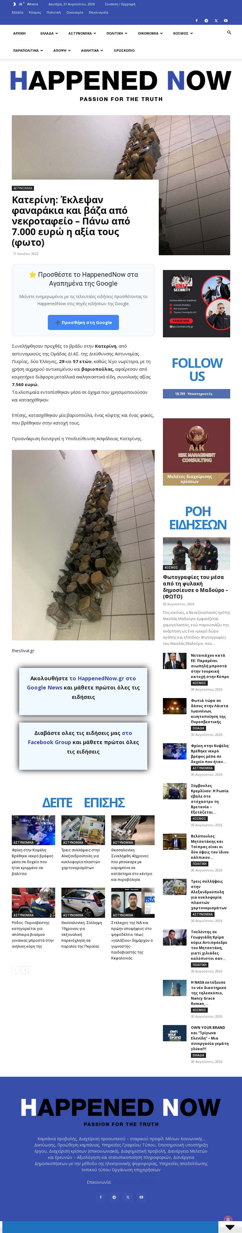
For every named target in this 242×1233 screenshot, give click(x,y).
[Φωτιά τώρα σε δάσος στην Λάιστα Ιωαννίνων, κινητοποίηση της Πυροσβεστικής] (175, 706)
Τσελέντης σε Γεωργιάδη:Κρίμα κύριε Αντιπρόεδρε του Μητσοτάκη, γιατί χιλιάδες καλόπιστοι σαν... (209, 945)
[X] (216, 21)
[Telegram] (206, 21)
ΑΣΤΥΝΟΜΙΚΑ (80, 33)
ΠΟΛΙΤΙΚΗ (115, 33)
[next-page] (25, 970)
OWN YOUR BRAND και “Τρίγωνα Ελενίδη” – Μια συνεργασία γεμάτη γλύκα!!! (210, 1038)
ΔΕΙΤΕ (57, 803)
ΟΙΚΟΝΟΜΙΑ (148, 33)
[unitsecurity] (196, 336)
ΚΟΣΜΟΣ (181, 33)
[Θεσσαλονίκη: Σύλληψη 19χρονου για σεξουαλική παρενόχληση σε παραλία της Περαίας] (83, 903)
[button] (229, 32)
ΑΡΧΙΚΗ (19, 33)
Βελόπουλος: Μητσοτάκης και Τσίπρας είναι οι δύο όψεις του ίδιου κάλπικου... (210, 847)
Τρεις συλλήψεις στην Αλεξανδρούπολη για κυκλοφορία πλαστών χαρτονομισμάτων (209, 894)
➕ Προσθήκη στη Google (83, 322)
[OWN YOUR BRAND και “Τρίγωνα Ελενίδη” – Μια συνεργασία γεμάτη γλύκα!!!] (175, 1033)
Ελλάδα (17, 12)
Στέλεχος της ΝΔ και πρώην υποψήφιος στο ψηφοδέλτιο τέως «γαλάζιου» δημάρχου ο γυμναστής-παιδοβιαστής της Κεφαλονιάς (132, 940)
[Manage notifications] (228, 1220)
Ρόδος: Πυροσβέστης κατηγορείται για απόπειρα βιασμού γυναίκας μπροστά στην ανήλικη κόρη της (33, 934)
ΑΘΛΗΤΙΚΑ (90, 50)
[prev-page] (15, 970)
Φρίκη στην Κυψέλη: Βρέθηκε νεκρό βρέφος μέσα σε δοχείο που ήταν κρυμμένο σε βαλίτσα (32, 862)
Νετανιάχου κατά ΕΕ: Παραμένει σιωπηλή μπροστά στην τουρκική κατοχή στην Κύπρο (210, 666)
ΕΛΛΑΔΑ (47, 33)
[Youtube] (225, 21)
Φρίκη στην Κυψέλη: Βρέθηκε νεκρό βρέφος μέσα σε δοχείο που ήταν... (210, 753)
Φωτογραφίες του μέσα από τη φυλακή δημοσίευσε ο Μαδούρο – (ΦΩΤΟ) (195, 587)
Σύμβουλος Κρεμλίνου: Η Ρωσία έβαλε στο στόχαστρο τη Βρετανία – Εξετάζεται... (210, 799)
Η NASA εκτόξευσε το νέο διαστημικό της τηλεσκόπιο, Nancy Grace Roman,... (208, 993)
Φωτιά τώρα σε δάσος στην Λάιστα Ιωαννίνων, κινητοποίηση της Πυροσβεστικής (209, 711)
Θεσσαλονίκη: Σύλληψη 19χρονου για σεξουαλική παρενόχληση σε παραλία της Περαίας (81, 934)
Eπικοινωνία (98, 12)
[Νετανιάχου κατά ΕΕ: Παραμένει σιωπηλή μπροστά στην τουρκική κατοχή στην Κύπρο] (175, 661)
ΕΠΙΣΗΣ (104, 803)
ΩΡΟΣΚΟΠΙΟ (124, 50)
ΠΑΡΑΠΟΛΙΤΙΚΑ (26, 50)
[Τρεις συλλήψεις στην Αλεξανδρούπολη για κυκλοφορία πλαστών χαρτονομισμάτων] (83, 830)
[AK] (196, 484)
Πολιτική (54, 12)
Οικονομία (74, 12)
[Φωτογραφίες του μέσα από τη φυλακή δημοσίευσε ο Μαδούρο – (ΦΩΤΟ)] (196, 553)
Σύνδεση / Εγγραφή (120, 4)
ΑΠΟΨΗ (59, 50)
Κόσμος (35, 12)
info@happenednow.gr (134, 1182)
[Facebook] (196, 21)
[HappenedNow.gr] (121, 83)
